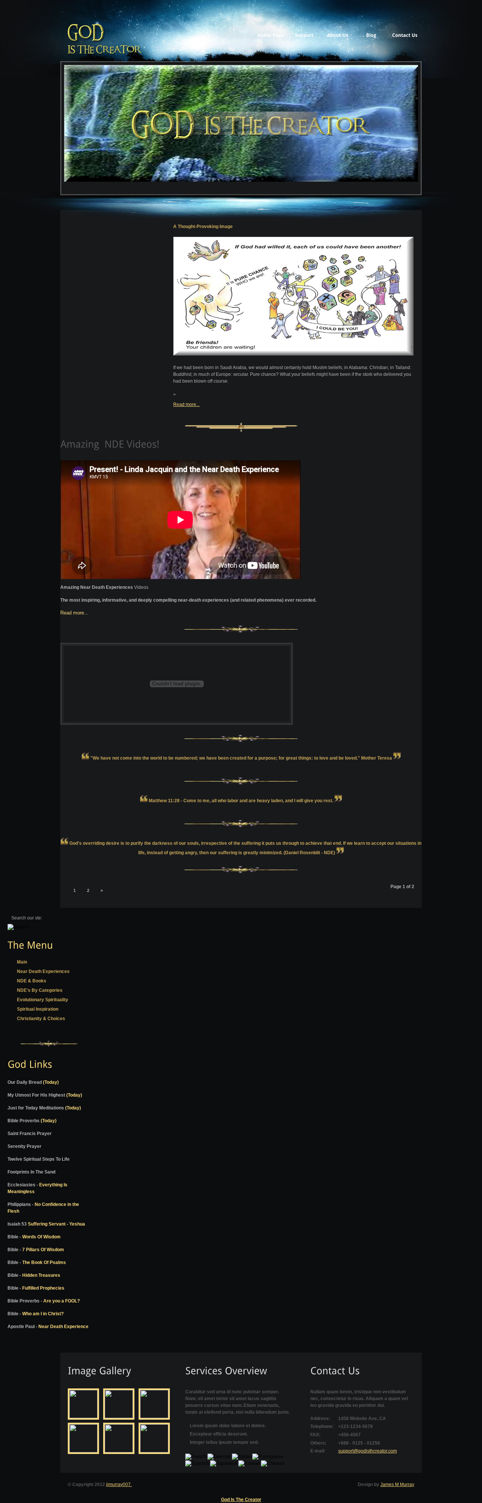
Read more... (186, 404)
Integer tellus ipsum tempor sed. (224, 1442)
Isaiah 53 (46, 1224)
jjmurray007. (119, 1484)
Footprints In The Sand (31, 1172)
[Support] (304, 33)
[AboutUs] (337, 33)
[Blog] (371, 33)
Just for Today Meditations (44, 1108)
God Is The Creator (241, 1499)
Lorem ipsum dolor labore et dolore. (228, 1425)
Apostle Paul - (48, 1326)
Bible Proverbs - (44, 1301)
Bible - (34, 1236)
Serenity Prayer (24, 1146)
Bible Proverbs (32, 1120)
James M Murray (397, 1484)
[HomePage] (270, 33)
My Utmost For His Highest (45, 1095)
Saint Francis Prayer (30, 1133)
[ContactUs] (404, 33)
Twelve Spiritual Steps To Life (39, 1159)
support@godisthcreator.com (367, 1451)
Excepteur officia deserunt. (219, 1434)
